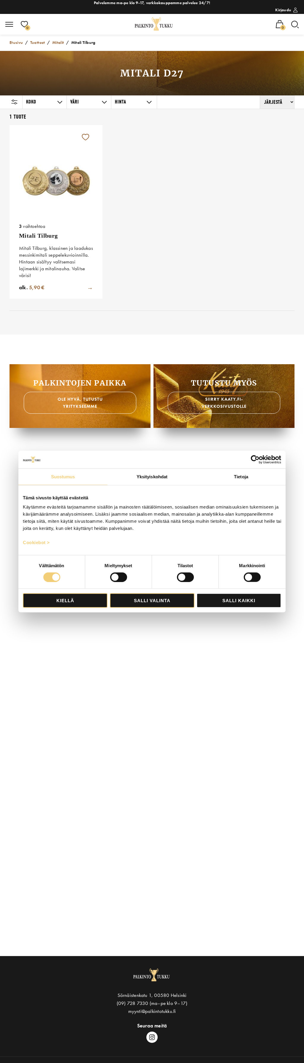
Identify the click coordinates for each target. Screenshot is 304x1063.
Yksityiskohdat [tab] (152, 476)
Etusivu (16, 42)
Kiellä (65, 600)
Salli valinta (152, 600)
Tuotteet (37, 42)
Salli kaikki (238, 600)
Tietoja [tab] (241, 476)
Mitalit (58, 42)
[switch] (118, 577)
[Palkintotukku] (154, 24)
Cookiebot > (36, 542)
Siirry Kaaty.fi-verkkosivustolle (224, 402)
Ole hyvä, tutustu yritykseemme (80, 402)
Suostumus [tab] (63, 476)
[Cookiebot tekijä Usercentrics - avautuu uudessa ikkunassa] (255, 459)
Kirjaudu (283, 9)
